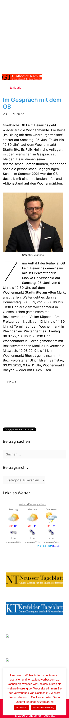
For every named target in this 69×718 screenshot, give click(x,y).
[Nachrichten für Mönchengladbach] (22, 77)
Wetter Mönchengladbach (32, 504)
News (11, 382)
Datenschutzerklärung (43, 707)
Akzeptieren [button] (21, 707)
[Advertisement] (34, 36)
